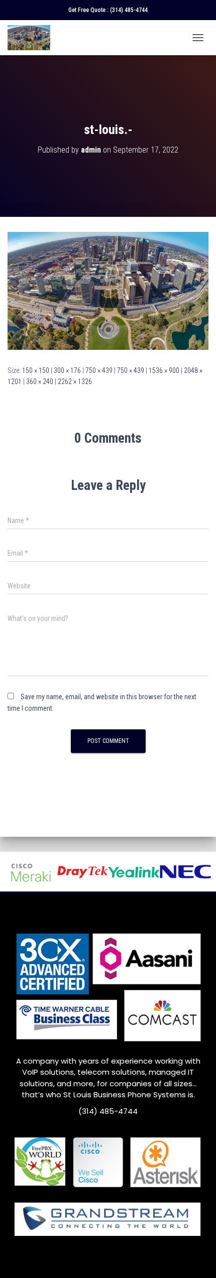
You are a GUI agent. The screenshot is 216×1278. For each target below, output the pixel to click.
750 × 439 (99, 370)
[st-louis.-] (108, 290)
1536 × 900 (164, 370)
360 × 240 (39, 381)
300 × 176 (67, 370)
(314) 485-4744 (129, 10)
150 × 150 (35, 370)
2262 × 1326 (75, 381)
